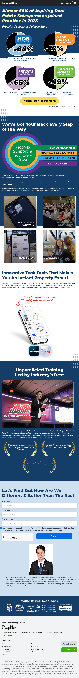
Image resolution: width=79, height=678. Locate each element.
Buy (3, 644)
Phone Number (8, 519)
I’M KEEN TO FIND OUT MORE (39, 101)
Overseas (34, 647)
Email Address (8, 510)
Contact (67, 3)
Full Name (6, 501)
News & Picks (6, 652)
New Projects (6, 647)
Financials (5, 649)
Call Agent (70, 644)
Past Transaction (37, 649)
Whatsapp (70, 650)
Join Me (4, 654)
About (33, 652)
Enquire (54, 536)
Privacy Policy (7, 636)
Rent (33, 644)
